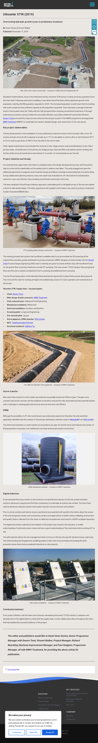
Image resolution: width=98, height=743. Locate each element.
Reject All (33, 732)
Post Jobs (70, 705)
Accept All (50, 732)
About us (70, 716)
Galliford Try (30, 326)
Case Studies (43, 701)
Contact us (70, 719)
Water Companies (45, 698)
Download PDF (13, 670)
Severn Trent (8, 118)
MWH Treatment (9, 122)
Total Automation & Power (22, 323)
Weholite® (74, 420)
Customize (16, 732)
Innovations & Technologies (49, 705)
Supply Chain (43, 709)
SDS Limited (40, 319)
